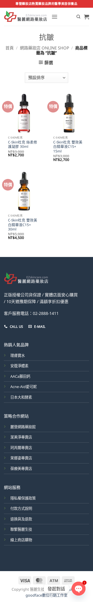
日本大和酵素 (21, 397)
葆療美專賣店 (21, 468)
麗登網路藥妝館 (23, 426)
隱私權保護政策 (23, 498)
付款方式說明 (21, 508)
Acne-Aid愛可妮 (23, 386)
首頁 (9, 48)
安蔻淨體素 (19, 365)
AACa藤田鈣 (20, 376)
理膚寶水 (17, 355)
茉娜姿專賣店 (21, 457)
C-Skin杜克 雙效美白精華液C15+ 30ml (22, 224)
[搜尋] (78, 17)
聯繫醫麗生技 (21, 529)
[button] (54, 16)
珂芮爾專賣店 (21, 447)
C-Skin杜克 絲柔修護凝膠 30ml (22, 144)
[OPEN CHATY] (79, 589)
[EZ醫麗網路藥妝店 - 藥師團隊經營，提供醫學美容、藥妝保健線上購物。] (26, 17)
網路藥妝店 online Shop (44, 48)
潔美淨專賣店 (21, 437)
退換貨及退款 (21, 519)
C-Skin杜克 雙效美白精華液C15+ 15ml (67, 146)
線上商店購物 (21, 539)
